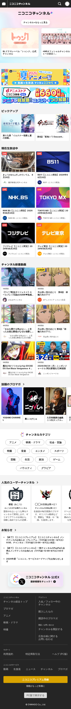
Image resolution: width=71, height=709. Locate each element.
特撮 (9, 450)
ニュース (31, 669)
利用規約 (8, 653)
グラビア (46, 467)
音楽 (23, 450)
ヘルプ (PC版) (60, 653)
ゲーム (56, 459)
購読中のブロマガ (48, 618)
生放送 (17, 669)
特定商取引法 (33, 653)
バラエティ (26, 467)
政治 (41, 459)
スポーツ (59, 450)
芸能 (13, 459)
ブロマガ (8, 608)
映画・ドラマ (33, 442)
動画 (5, 669)
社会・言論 (56, 442)
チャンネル (47, 669)
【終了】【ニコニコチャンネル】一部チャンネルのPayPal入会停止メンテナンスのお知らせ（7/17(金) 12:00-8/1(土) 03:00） (35, 551)
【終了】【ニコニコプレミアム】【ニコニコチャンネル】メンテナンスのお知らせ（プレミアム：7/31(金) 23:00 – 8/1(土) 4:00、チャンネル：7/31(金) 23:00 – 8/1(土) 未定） (35, 540)
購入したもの (45, 611)
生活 (27, 459)
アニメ (13, 442)
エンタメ (40, 450)
